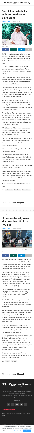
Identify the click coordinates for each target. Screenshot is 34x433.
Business (8, 8)
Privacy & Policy (13, 424)
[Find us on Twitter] (12, 404)
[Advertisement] (17, 196)
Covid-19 (14, 361)
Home (3, 8)
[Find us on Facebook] (8, 404)
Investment (17, 189)
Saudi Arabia (26, 189)
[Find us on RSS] (25, 404)
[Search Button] (29, 2)
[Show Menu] (5, 2)
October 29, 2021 (16, 21)
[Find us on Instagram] (17, 404)
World (7, 215)
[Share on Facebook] (5, 49)
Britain (8, 361)
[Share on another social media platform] (28, 49)
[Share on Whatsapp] (13, 49)
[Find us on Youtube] (21, 404)
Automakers (9, 189)
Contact (22, 424)
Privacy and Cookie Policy (15, 431)
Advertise (4, 424)
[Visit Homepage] (17, 3)
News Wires (6, 21)
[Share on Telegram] (21, 49)
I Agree (27, 431)
